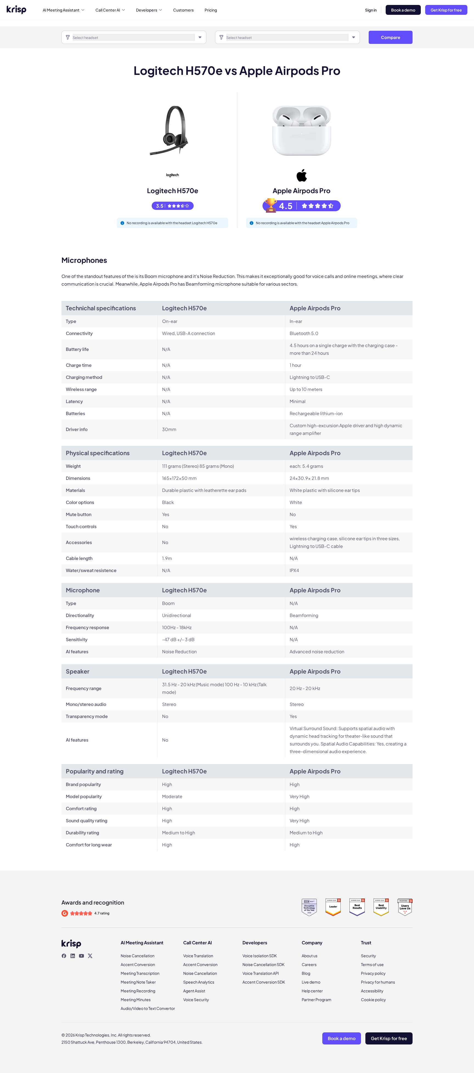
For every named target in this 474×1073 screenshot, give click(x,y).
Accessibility (372, 990)
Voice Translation (198, 955)
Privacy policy (373, 973)
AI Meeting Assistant (61, 9)
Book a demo (403, 9)
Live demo (311, 981)
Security (368, 955)
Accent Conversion (138, 964)
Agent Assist (194, 990)
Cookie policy (373, 999)
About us (309, 955)
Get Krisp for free (446, 9)
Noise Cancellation (137, 955)
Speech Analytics (198, 981)
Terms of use (372, 964)
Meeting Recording (138, 990)
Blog (306, 973)
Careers (309, 964)
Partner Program (316, 999)
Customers (183, 9)
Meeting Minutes (136, 999)
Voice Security (196, 999)
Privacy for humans (378, 981)
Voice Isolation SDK (259, 955)
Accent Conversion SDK (263, 981)
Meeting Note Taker (138, 981)
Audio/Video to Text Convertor (148, 1008)
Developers (146, 9)
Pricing (211, 9)
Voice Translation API (260, 973)
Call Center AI (107, 9)
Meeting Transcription (140, 973)
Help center (312, 990)
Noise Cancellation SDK (263, 964)
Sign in (371, 9)
